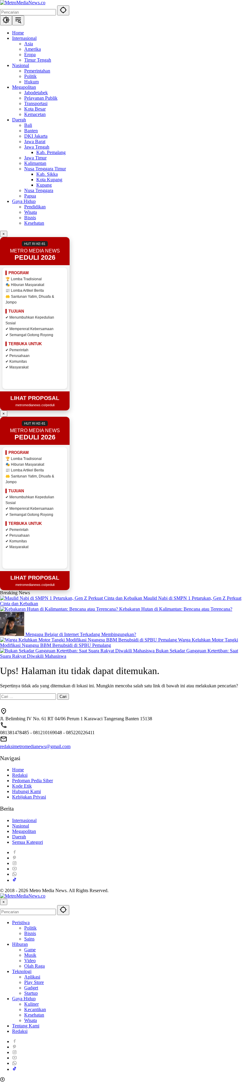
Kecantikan (35, 1009)
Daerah (19, 836)
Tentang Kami (25, 1025)
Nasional (20, 825)
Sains (29, 938)
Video (30, 960)
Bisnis (30, 933)
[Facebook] (14, 852)
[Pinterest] (14, 857)
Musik (30, 955)
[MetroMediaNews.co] (22, 2)
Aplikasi (32, 976)
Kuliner (31, 1004)
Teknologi (21, 971)
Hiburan (20, 944)
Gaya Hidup (24, 998)
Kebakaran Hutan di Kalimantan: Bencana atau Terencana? (175, 609)
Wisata (30, 1020)
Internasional (24, 820)
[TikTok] (14, 880)
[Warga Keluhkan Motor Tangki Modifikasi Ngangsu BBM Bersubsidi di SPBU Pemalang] (89, 639)
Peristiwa (21, 922)
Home (18, 769)
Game (30, 949)
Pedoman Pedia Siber (32, 780)
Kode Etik (22, 786)
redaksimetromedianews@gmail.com (35, 746)
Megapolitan (24, 831)
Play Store (34, 982)
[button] (63, 10)
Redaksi (20, 775)
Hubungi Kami (26, 791)
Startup (31, 993)
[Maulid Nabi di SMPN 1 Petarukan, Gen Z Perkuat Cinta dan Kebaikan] (71, 598)
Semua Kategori (27, 842)
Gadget (31, 987)
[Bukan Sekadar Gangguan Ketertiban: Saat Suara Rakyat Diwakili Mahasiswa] (78, 650)
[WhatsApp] (14, 874)
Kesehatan (34, 1014)
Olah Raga (34, 966)
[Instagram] (14, 863)
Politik (30, 927)
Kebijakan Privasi (29, 796)
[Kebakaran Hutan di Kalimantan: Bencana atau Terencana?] (59, 609)
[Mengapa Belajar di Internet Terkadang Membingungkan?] (12, 634)
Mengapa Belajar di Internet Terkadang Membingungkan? (80, 634)
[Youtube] (14, 868)
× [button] (3, 902)
